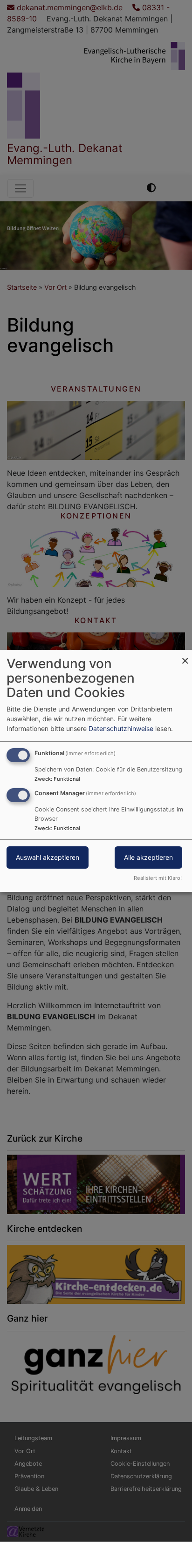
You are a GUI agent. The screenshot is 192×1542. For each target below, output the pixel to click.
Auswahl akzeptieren (47, 857)
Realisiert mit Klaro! (158, 878)
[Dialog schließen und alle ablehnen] (185, 656)
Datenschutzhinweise (121, 728)
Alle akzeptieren (148, 857)
